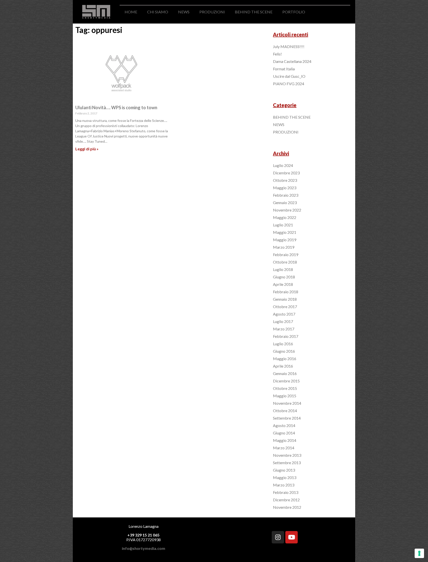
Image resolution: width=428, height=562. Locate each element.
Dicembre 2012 (286, 499)
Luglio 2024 (283, 165)
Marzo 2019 (283, 247)
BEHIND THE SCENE (253, 11)
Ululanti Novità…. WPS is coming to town (116, 107)
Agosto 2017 (284, 314)
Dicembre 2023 (286, 172)
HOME (131, 11)
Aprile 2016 (283, 366)
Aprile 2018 (283, 284)
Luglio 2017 (283, 321)
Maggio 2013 (284, 477)
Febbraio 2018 (285, 291)
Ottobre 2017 (285, 306)
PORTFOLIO (293, 11)
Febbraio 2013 (285, 492)
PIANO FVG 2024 (288, 83)
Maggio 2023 (284, 187)
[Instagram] (278, 537)
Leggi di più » (87, 148)
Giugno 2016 (284, 351)
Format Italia (284, 68)
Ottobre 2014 (285, 410)
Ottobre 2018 (285, 262)
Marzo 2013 (283, 484)
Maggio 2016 (284, 358)
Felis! (277, 54)
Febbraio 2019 (285, 254)
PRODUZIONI (212, 11)
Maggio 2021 (284, 232)
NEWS (183, 11)
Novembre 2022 (287, 210)
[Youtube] (291, 537)
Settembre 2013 (287, 462)
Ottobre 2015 (285, 388)
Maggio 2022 (284, 217)
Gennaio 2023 (285, 202)
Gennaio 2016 (285, 373)
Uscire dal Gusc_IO (289, 76)
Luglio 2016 (283, 343)
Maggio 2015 (284, 395)
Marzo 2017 (283, 328)
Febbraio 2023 (285, 195)
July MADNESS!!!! (288, 46)
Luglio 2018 (283, 269)
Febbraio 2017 (285, 336)
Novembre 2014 (287, 403)
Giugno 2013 (284, 470)
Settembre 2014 (287, 418)
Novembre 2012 (287, 507)
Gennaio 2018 (285, 299)
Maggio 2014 (284, 440)
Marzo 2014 (283, 447)
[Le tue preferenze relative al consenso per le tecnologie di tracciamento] (419, 553)
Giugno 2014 (284, 432)
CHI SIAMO (157, 11)
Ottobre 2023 (285, 180)
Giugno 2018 (284, 276)
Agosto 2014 (284, 425)
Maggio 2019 (284, 239)
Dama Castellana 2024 (292, 61)
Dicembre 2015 (286, 380)
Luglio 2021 (283, 224)
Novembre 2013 (287, 455)
